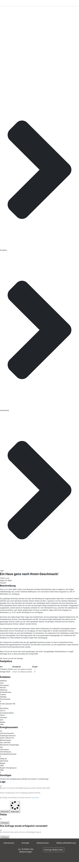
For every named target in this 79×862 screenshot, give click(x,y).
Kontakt (25, 843)
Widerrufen (15, 811)
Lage (2, 571)
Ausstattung (4, 410)
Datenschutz (43, 843)
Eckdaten (3, 250)
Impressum (8, 843)
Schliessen (4, 823)
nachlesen (35, 797)
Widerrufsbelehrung (66, 843)
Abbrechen (5, 811)
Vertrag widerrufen (53, 850)
